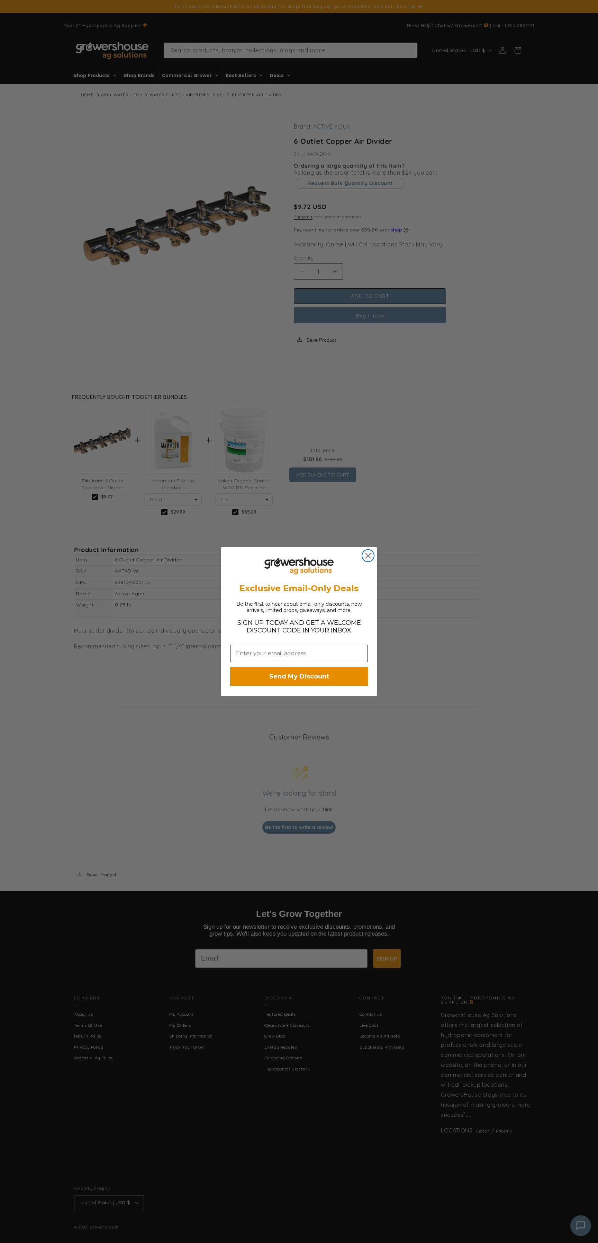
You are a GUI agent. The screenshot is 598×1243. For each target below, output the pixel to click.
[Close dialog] (368, 556)
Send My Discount (299, 676)
